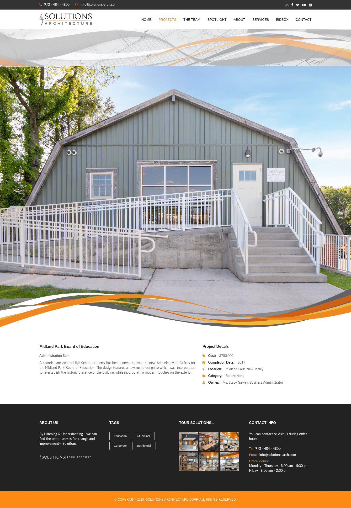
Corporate (120, 445)
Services (260, 19)
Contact (304, 19)
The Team (191, 19)
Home (146, 19)
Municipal (143, 435)
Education (120, 435)
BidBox (282, 19)
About (239, 19)
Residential (144, 445)
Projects (167, 19)
